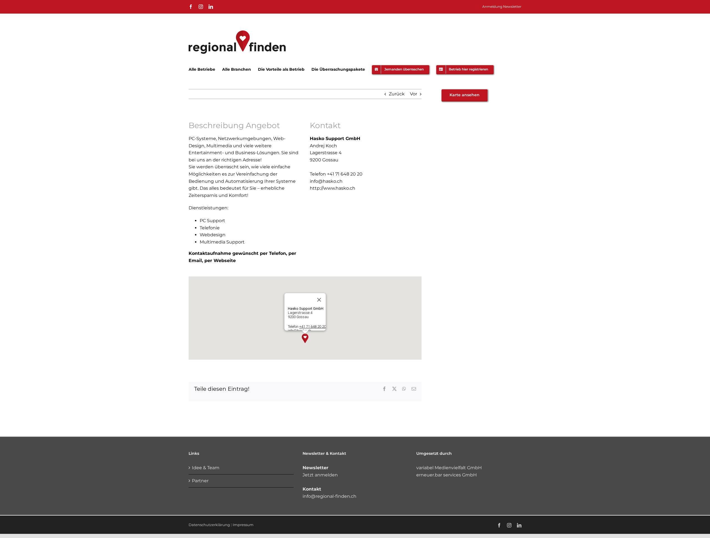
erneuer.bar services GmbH (446, 475)
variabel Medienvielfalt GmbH (449, 467)
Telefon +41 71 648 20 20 (336, 174)
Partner (200, 480)
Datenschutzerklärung (209, 524)
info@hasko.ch (326, 181)
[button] (305, 338)
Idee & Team (205, 467)
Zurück (397, 94)
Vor (413, 94)
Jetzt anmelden (320, 475)
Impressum (243, 524)
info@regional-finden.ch (329, 496)
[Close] (319, 299)
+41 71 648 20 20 (312, 326)
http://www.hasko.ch (332, 188)
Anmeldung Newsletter (501, 6)
